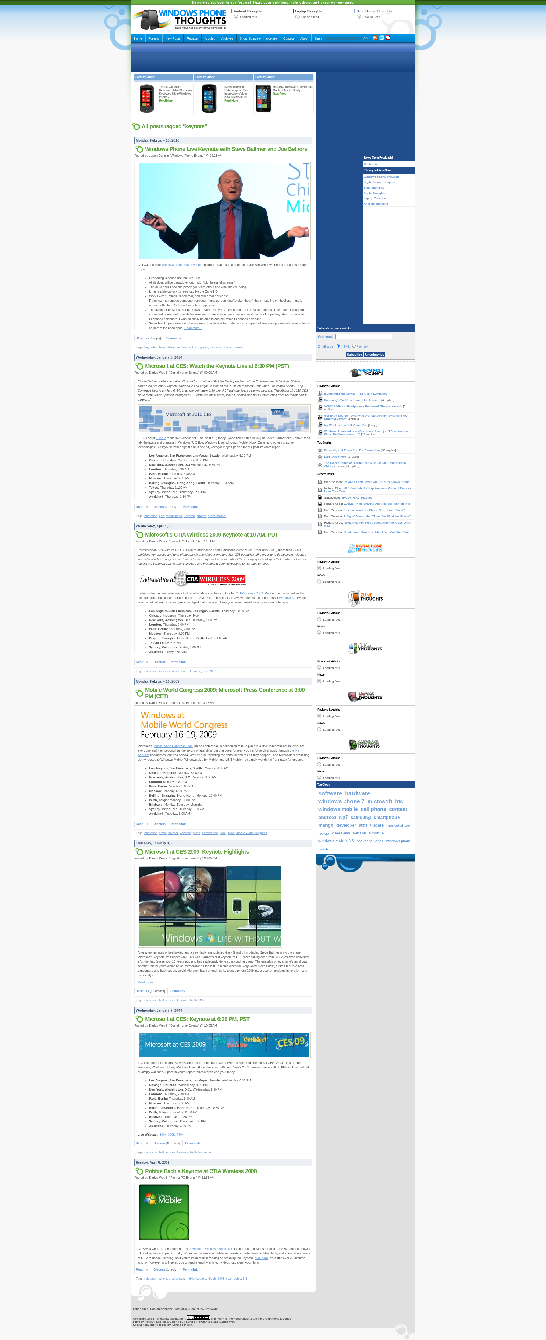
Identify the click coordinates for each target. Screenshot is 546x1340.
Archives (227, 38)
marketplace (398, 825)
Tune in (161, 438)
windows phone (398, 841)
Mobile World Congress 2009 (173, 746)
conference (210, 833)
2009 (212, 671)
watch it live (288, 597)
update (377, 825)
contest (398, 809)
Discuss (143, 338)
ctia (205, 671)
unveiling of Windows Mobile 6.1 (210, 1248)
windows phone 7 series (226, 347)
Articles (210, 38)
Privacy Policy (143, 1321)
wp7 (343, 817)
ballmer (173, 833)
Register (192, 38)
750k (180, 1134)
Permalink (173, 338)
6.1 (245, 1278)
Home (138, 38)
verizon (359, 833)
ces (161, 516)
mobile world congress (192, 347)
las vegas (205, 1152)
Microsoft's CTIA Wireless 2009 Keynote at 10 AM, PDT (211, 535)
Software (255, 38)
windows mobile (338, 809)
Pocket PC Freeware (203, 1308)
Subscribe (354, 354)
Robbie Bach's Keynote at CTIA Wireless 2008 (201, 1171)
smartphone (387, 817)
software (330, 793)
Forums (153, 38)
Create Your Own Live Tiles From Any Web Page (377, 531)
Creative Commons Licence (272, 1318)
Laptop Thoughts (308, 11)
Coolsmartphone (161, 1308)
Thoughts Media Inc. (171, 1318)
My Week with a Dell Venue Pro (346, 425)
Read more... (193, 328)
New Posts (173, 38)
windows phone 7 (341, 801)
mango (326, 825)
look (186, 593)
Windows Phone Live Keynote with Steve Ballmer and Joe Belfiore (226, 149)
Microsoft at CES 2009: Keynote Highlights (197, 852)
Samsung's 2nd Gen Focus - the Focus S (352, 400)
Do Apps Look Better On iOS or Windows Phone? (377, 481)
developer (346, 825)
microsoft (150, 516)
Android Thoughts (248, 11)
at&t (363, 825)
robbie (237, 1278)
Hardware (270, 38)
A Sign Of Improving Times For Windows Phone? (377, 516)
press (196, 833)
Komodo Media (182, 1324)
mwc (231, 833)
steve (163, 833)
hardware (357, 793)
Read (140, 506)
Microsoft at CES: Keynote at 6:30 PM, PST (197, 1019)
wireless (164, 671)
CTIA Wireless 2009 (249, 593)
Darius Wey (227, 1321)
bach (193, 1000)
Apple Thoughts (374, 193)
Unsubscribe (374, 354)
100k (163, 1134)
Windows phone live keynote (181, 264)
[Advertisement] (273, 57)
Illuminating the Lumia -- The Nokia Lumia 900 (356, 393)
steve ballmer (166, 347)
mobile (190, 1278)
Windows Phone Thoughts (382, 176)
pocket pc (365, 841)
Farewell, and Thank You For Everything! (352, 450)
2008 (221, 1278)
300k (171, 1134)
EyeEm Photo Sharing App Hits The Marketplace (377, 503)
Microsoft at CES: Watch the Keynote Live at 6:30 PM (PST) (217, 366)
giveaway (341, 833)
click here (261, 1258)
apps (379, 841)
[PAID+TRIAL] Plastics (357, 497)
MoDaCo (181, 1308)
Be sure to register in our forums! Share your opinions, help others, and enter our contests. (273, 2)
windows (178, 1278)
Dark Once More (336, 456)
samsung (361, 817)
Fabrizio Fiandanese (198, 1321)
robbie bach (174, 516)
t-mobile (376, 833)
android (327, 817)
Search (319, 38)
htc (399, 801)
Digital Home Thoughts (374, 11)
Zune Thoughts (374, 187)
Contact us (371, 164)
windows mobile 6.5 (336, 841)
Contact (288, 38)
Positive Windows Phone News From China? (374, 510)
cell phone (373, 809)
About (304, 38)
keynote (150, 347)
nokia (323, 833)
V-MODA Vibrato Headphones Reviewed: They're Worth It (363, 406)
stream (201, 516)
